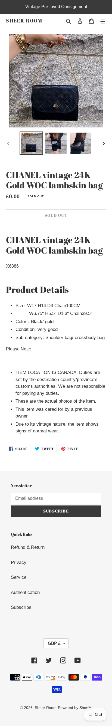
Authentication (25, 592)
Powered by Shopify (75, 707)
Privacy (18, 562)
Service (18, 577)
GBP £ (54, 643)
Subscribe (21, 607)
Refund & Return (28, 547)
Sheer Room (24, 21)
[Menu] (102, 21)
